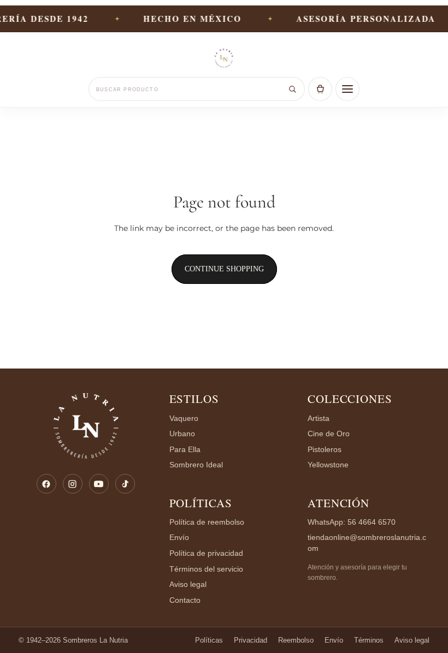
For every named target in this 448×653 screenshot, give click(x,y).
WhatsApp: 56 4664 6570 (352, 522)
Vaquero (183, 418)
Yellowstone (328, 465)
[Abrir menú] (347, 89)
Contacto (185, 600)
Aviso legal (188, 584)
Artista (318, 418)
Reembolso (296, 640)
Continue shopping (224, 269)
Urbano (182, 434)
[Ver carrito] (320, 89)
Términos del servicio (206, 569)
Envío (179, 537)
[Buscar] (292, 89)
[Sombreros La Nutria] (224, 59)
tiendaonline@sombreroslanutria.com (367, 543)
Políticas (201, 502)
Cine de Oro (329, 434)
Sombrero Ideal (196, 465)
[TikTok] (125, 484)
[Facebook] (46, 484)
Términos (369, 640)
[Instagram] (72, 484)
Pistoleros (324, 450)
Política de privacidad (206, 553)
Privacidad (250, 640)
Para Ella (185, 450)
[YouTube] (99, 484)
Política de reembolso (206, 522)
